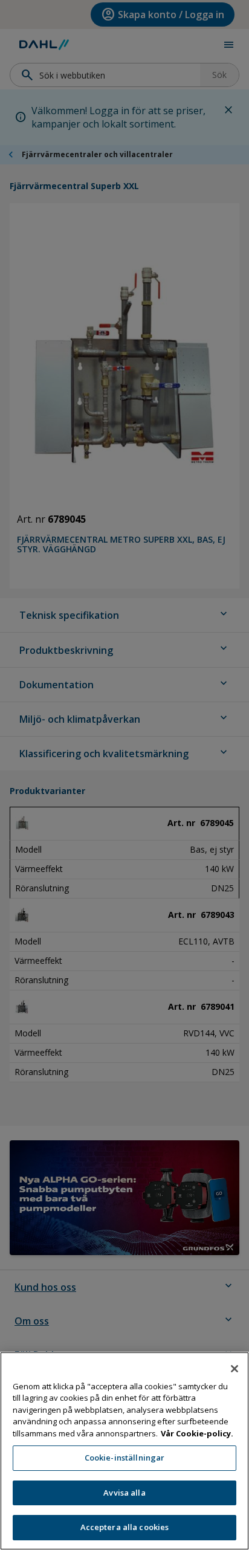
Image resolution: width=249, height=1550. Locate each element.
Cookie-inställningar (125, 1457)
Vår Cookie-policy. (197, 1433)
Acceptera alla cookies (124, 1527)
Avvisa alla (124, 1492)
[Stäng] (234, 1368)
